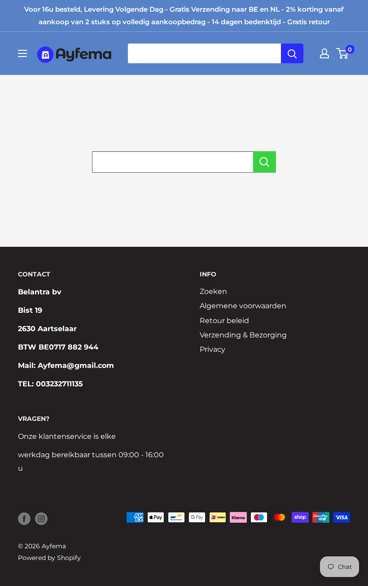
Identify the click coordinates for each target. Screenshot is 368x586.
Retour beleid (224, 320)
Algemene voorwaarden (243, 306)
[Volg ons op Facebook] (24, 518)
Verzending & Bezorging (243, 335)
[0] (342, 53)
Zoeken (213, 291)
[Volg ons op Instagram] (41, 518)
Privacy (212, 349)
